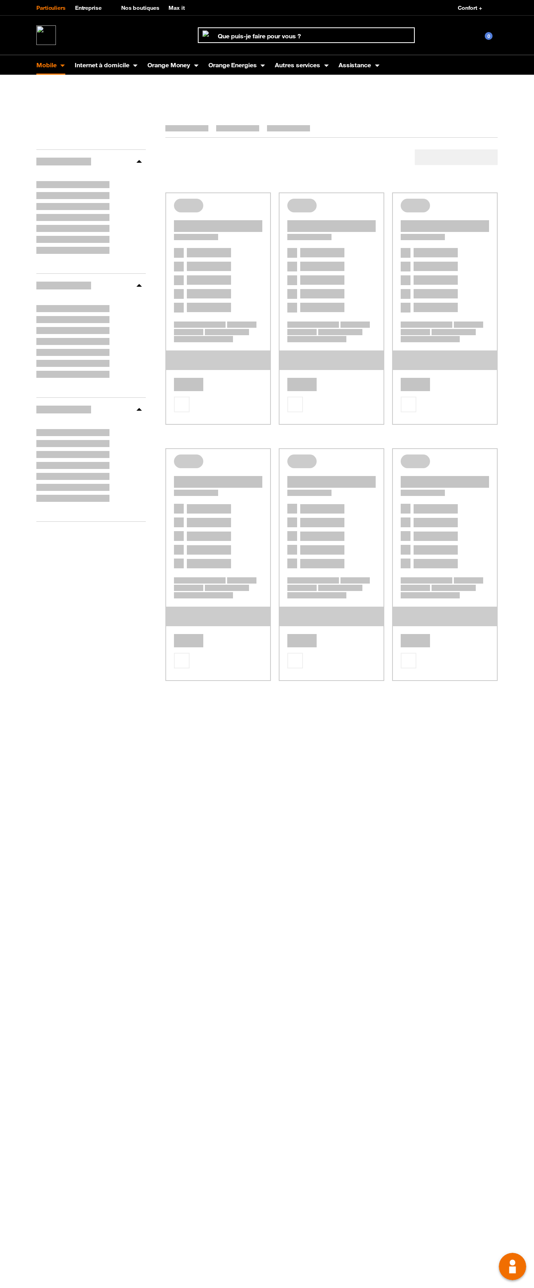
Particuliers (51, 7)
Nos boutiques (140, 7)
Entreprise (88, 7)
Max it (176, 7)
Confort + (470, 7)
